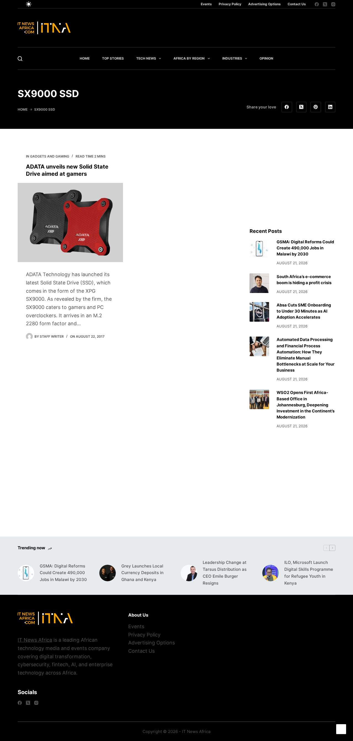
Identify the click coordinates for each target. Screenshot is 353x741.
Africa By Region (189, 58)
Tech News (146, 58)
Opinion (266, 58)
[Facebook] (317, 4)
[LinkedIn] (330, 107)
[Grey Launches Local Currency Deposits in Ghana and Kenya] (107, 573)
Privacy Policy (230, 4)
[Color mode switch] (28, 4)
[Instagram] (333, 4)
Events (206, 4)
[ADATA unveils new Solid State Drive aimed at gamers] (70, 222)
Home (85, 58)
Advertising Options (264, 4)
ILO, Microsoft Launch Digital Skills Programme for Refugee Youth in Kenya (308, 572)
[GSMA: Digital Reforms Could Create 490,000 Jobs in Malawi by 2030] (259, 248)
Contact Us (297, 4)
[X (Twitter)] (325, 4)
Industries (232, 58)
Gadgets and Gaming (49, 156)
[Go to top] (341, 729)
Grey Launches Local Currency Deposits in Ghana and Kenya (142, 572)
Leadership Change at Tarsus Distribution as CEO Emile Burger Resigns (225, 572)
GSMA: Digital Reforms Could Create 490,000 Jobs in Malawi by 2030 (305, 248)
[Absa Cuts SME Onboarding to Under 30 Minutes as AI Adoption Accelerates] (259, 312)
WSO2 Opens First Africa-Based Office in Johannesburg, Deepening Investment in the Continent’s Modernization (306, 405)
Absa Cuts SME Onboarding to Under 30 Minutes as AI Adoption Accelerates (304, 311)
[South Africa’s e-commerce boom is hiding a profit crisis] (259, 283)
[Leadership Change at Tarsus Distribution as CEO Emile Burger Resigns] (189, 573)
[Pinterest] (316, 107)
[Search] (20, 58)
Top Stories (113, 58)
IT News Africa (35, 640)
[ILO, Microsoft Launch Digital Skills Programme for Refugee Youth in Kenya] (270, 573)
